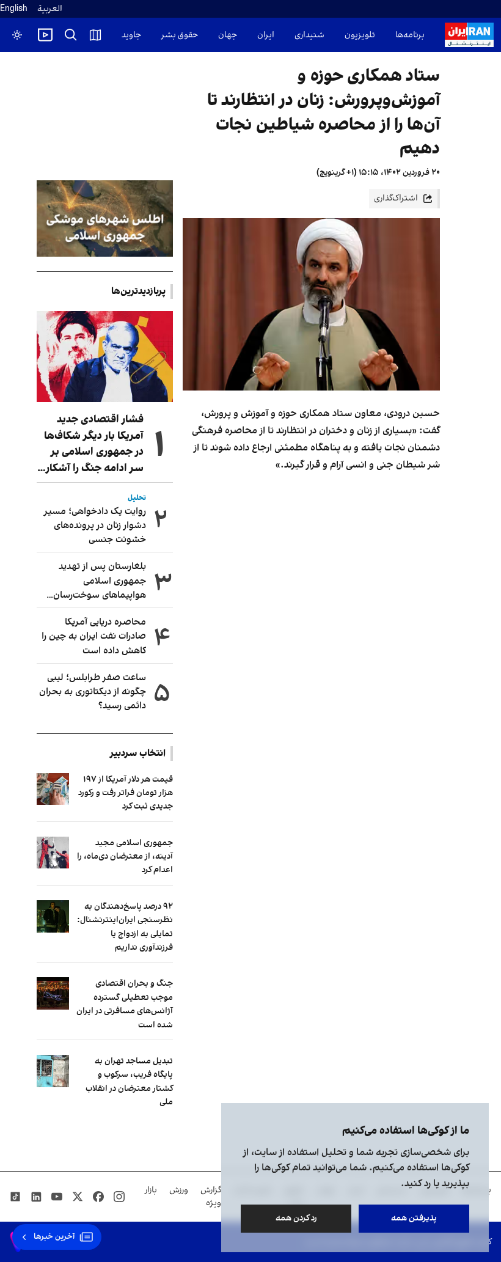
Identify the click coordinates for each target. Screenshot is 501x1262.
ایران (265, 35)
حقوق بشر (179, 35)
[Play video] (45, 35)
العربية (49, 8)
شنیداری (309, 35)
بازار (151, 1190)
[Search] (71, 35)
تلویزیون (360, 35)
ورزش (178, 1190)
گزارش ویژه (210, 1196)
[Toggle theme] (17, 35)
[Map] (95, 35)
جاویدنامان (122, 35)
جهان (227, 35)
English (13, 8)
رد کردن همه (296, 1218)
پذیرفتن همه (414, 1218)
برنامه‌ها (410, 35)
